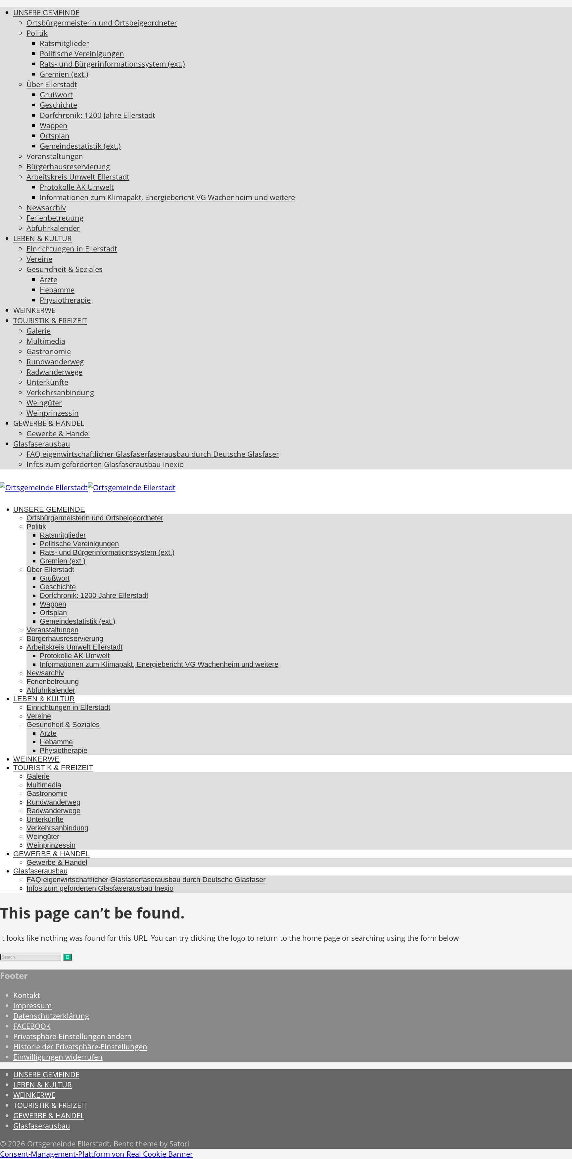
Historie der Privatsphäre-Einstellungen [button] (80, 1046)
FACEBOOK (32, 1026)
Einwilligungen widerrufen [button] (58, 1057)
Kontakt (26, 995)
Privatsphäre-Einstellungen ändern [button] (72, 1036)
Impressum (32, 1005)
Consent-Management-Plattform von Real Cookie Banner (96, 1154)
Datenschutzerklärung (51, 1016)
